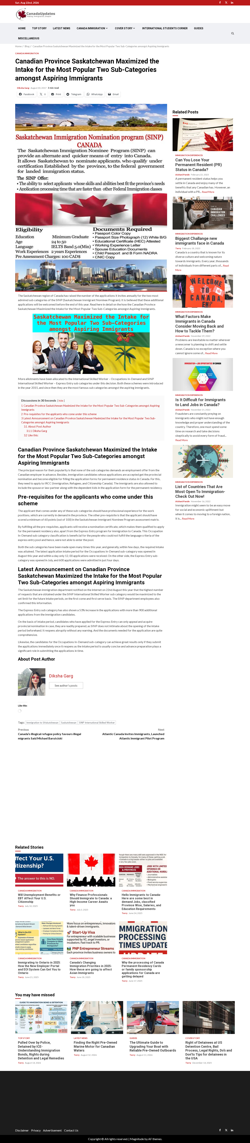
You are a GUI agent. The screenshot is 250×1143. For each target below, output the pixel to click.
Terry (21, 906)
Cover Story (123, 28)
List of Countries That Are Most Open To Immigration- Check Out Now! (203, 461)
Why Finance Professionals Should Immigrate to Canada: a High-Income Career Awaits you (91, 870)
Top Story (39, 28)
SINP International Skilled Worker (97, 722)
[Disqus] (91, 794)
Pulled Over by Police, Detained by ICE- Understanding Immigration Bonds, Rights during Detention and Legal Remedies (41, 1017)
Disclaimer (22, 1130)
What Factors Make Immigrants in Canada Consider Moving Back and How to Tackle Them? (203, 291)
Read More (208, 191)
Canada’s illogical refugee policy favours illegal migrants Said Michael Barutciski (49, 734)
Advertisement (52, 1130)
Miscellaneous (28, 38)
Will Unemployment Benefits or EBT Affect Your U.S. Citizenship (39, 870)
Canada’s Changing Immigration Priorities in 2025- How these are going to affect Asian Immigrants (91, 937)
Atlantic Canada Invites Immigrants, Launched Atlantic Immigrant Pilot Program (133, 734)
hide (61, 400)
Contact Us (71, 1130)
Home (22, 28)
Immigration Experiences (189, 155)
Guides (198, 28)
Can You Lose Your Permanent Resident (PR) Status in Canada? (203, 134)
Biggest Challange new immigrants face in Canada (203, 213)
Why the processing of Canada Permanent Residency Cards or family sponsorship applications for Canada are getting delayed (143, 937)
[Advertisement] (203, 76)
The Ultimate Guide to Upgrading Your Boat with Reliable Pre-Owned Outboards (153, 1017)
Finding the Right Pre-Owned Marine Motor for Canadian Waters (97, 1017)
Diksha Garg (23, 88)
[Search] (232, 33)
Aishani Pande (182, 174)
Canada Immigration (91, 28)
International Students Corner (165, 28)
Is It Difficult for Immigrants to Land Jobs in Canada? (203, 374)
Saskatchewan (68, 722)
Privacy (36, 1130)
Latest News (61, 28)
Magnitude (137, 1139)
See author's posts (66, 685)
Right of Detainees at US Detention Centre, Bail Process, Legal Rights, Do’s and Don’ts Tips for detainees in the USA (209, 1017)
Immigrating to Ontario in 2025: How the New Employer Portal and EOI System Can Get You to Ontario (39, 937)
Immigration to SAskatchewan (42, 722)
